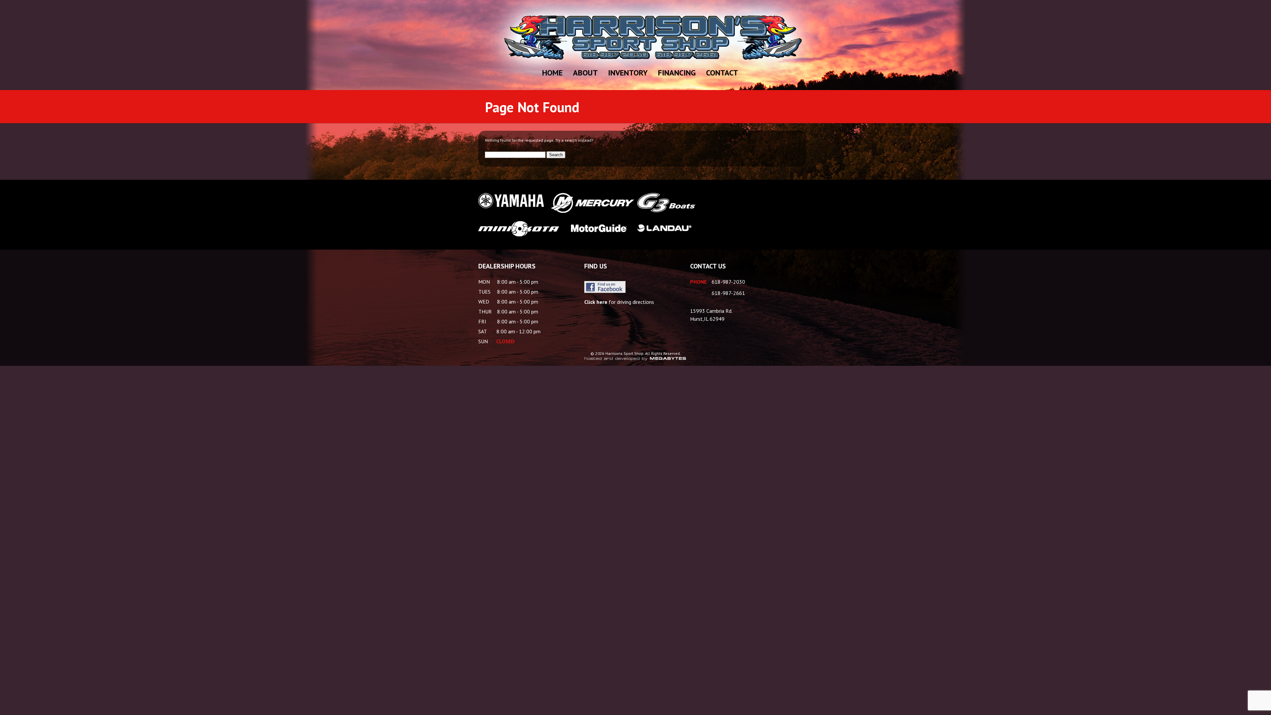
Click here (595, 302)
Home (552, 73)
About (585, 73)
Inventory (628, 73)
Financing (677, 73)
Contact (722, 73)
